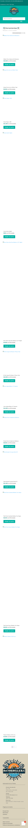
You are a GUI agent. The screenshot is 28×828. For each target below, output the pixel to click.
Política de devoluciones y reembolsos (11, 825)
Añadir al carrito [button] (9, 64)
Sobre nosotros (6, 821)
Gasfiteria (5, 814)
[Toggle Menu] (21, 21)
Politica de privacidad (7, 823)
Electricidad (5, 812)
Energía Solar (6, 810)
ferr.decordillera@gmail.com (11, 794)
